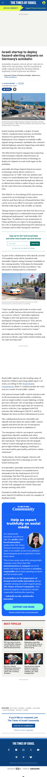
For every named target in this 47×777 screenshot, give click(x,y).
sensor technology (8, 710)
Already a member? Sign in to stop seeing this (23, 612)
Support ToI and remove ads (36, 8)
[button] (43, 2)
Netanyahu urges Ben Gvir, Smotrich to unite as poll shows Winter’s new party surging (33, 644)
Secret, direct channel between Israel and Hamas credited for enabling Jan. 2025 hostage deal (32, 669)
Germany (19, 710)
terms (33, 248)
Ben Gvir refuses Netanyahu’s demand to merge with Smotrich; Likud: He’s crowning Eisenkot (12, 669)
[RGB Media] (19, 769)
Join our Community (10, 8)
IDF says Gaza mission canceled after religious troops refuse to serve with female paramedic (12, 644)
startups (25, 710)
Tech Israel (13, 708)
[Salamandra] (35, 768)
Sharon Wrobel (9, 83)
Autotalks (21, 708)
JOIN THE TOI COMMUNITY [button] (23, 726)
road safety (36, 708)
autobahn (28, 708)
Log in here (29, 730)
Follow (21, 83)
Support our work (23, 606)
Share (8, 89)
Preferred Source (10, 77)
